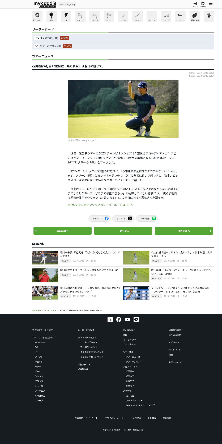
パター (38, 366)
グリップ (39, 380)
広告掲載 (167, 417)
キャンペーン (175, 349)
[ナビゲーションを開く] (210, 4)
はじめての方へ (176, 329)
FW (36, 347)
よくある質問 (175, 334)
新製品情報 (83, 369)
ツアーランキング (134, 361)
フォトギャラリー (134, 400)
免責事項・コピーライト (86, 417)
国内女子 (130, 385)
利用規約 (137, 417)
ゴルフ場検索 (129, 344)
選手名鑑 (130, 395)
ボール (38, 371)
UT (36, 351)
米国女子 (130, 376)
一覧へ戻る (123, 230)
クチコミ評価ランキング (91, 351)
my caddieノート (131, 329)
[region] (123, 16)
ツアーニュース (133, 356)
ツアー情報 (128, 351)
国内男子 (130, 380)
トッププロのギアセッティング (140, 405)
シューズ (39, 385)
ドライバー (40, 342)
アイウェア (40, 390)
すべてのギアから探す (42, 329)
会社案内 (152, 417)
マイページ (174, 342)
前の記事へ (62, 230)
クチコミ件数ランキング (91, 356)
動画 (125, 334)
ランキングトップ (88, 342)
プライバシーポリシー (115, 417)
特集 (171, 354)
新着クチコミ (84, 364)
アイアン (39, 356)
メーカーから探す (86, 329)
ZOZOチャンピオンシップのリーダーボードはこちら (101, 205)
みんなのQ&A (129, 339)
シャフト (39, 376)
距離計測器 (40, 395)
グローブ (39, 400)
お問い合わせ (175, 362)
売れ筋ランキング (88, 347)
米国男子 (130, 371)
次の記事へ (184, 230)
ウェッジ (39, 361)
